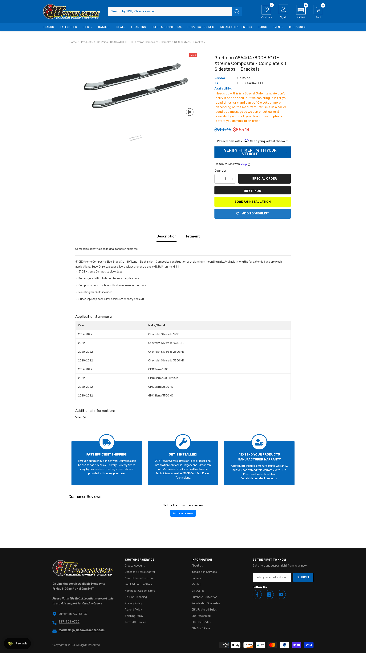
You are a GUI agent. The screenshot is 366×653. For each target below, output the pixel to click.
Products (87, 42)
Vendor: (220, 78)
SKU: (217, 83)
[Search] (175, 11)
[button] (301, 11)
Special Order (264, 178)
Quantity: (220, 170)
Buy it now (252, 191)
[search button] (237, 11)
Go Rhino (243, 78)
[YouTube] (281, 594)
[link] (106, 463)
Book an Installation (252, 202)
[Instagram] (269, 594)
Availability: (223, 88)
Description (167, 236)
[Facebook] (257, 594)
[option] (135, 86)
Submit (303, 577)
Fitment (193, 236)
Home (73, 42)
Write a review (183, 513)
